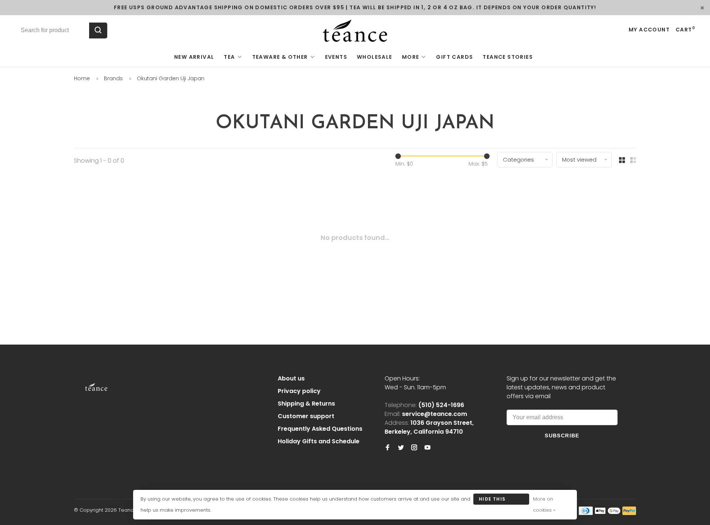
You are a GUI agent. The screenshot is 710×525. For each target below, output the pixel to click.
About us (291, 378)
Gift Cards (454, 57)
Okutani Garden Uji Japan (170, 78)
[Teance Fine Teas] (96, 379)
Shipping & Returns (306, 403)
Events (336, 57)
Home (82, 78)
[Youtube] (427, 448)
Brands (113, 78)
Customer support (306, 416)
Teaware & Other (280, 57)
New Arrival (194, 57)
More (410, 57)
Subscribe (562, 435)
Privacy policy (299, 391)
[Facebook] (387, 448)
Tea (229, 57)
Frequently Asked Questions (320, 428)
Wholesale (374, 57)
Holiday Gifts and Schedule (318, 441)
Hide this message (492, 500)
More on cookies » (544, 504)
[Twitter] (401, 448)
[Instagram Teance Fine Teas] (414, 448)
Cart (685, 29)
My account (649, 29)
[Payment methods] (586, 513)
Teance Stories (508, 57)
